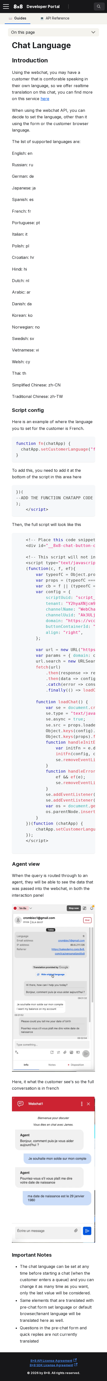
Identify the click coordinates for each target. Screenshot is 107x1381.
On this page (23, 32)
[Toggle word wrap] (80, 443)
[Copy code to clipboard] (89, 443)
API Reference (57, 18)
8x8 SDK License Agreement (51, 1365)
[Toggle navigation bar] (6, 6)
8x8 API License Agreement (51, 1361)
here (45, 98)
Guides (20, 18)
